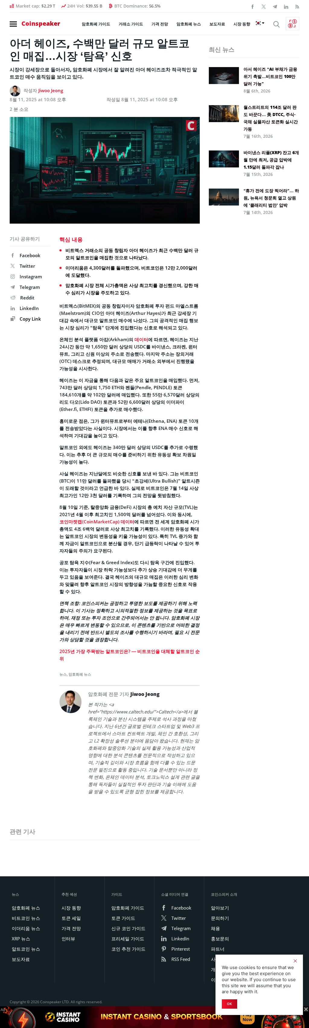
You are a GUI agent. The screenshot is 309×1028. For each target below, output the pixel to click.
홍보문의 (220, 939)
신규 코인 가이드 (128, 928)
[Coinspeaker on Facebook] (252, 6)
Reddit (27, 298)
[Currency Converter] (292, 23)
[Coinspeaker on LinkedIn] (286, 6)
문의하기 (220, 918)
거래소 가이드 (131, 24)
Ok (229, 1004)
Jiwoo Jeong (50, 90)
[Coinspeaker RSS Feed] (297, 6)
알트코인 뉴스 (26, 949)
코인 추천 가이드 (128, 949)
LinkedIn (29, 308)
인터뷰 (68, 939)
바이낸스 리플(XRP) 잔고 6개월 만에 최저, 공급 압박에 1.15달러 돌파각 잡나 (271, 160)
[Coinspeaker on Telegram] (275, 6)
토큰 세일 (71, 918)
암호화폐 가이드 (96, 24)
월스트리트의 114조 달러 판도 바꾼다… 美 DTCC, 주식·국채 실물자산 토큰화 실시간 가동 (271, 118)
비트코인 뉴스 (26, 918)
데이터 (141, 339)
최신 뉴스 (221, 49)
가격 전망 (159, 24)
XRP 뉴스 (21, 939)
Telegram (30, 287)
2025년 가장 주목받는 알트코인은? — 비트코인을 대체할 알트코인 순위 (129, 654)
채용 (215, 928)
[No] (295, 961)
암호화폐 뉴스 (189, 24)
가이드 (116, 894)
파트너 (218, 949)
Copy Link (29, 319)
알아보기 (220, 908)
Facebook (30, 255)
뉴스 (63, 674)
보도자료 (217, 24)
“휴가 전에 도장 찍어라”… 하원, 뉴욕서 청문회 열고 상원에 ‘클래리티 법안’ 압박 (271, 198)
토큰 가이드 (123, 918)
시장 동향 (242, 24)
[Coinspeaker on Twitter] (264, 6)
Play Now (247, 1017)
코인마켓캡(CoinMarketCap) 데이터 (96, 522)
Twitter (27, 266)
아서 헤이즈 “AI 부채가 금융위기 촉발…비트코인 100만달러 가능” (270, 76)
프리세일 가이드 (127, 939)
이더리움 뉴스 (26, 928)
